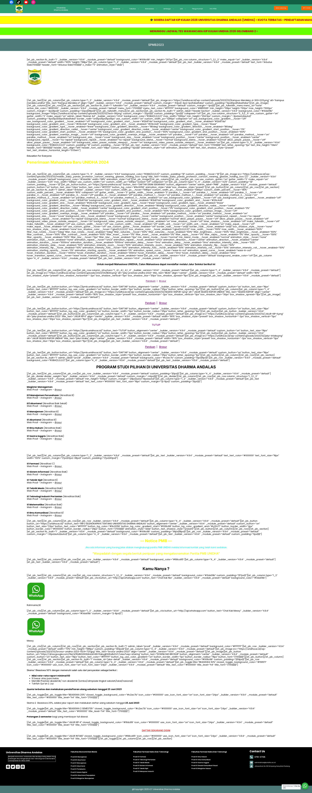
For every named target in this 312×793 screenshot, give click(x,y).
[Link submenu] (186, 8)
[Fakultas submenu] (139, 8)
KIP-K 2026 (306, 8)
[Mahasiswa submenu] (157, 8)
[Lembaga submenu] (174, 8)
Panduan (151, 281)
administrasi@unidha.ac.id (265, 762)
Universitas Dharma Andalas (24, 752)
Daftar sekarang (281, 8)
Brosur (162, 281)
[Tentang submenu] (107, 8)
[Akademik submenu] (123, 8)
